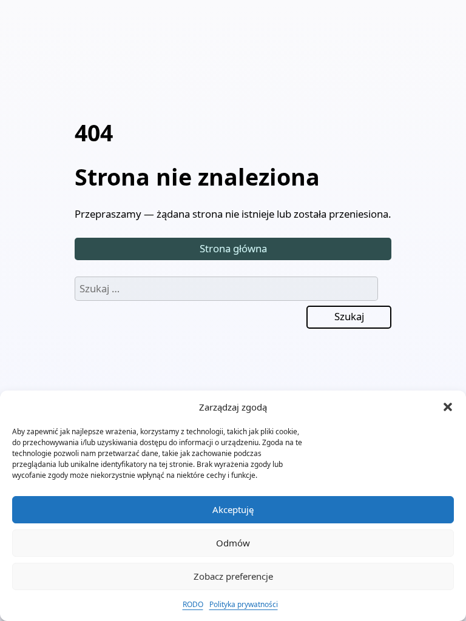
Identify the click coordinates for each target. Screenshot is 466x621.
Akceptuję (233, 509)
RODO (193, 604)
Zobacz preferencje (233, 576)
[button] (448, 407)
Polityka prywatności (243, 604)
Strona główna (233, 248)
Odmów (233, 543)
